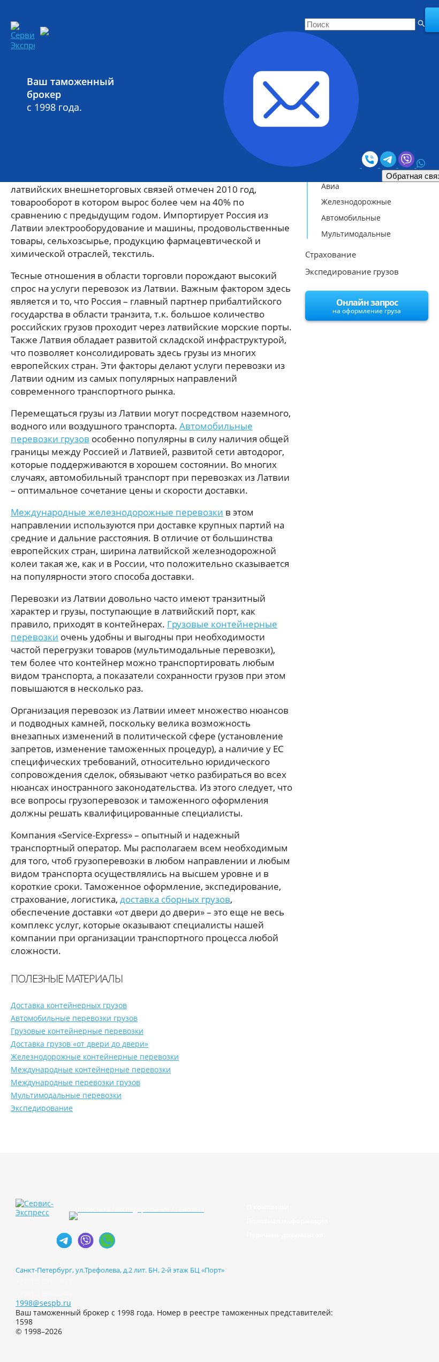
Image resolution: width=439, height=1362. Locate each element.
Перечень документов (284, 1234)
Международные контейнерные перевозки (91, 1069)
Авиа (330, 186)
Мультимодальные (356, 234)
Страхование (330, 254)
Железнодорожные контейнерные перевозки (95, 1056)
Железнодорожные (356, 201)
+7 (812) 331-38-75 (44, 1281)
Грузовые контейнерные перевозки (77, 1031)
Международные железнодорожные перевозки (117, 512)
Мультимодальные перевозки (66, 1095)
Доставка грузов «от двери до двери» (79, 1044)
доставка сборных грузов (175, 899)
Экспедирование (42, 1108)
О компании (267, 1207)
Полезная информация (287, 1220)
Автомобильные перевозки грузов (74, 1018)
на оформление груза (366, 306)
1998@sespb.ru (43, 1303)
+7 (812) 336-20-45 (44, 1293)
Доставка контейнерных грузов (69, 1005)
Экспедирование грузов (352, 271)
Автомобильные (351, 218)
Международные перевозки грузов (75, 1082)
